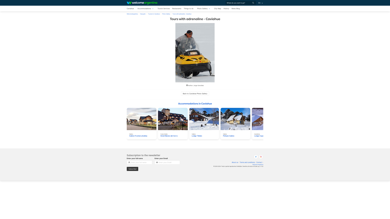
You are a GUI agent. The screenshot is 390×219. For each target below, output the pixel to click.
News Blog (236, 9)
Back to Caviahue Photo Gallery (195, 94)
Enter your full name (135, 158)
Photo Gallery (202, 9)
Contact (259, 162)
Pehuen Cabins (228, 136)
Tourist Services (164, 9)
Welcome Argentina (257, 164)
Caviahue (130, 9)
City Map (217, 9)
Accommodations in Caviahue (195, 103)
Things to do (188, 9)
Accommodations (144, 9)
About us (235, 162)
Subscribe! (132, 169)
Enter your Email (161, 158)
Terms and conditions (247, 162)
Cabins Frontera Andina (138, 136)
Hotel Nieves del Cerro (169, 136)
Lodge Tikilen (197, 136)
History (226, 9)
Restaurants (176, 9)
